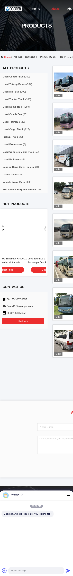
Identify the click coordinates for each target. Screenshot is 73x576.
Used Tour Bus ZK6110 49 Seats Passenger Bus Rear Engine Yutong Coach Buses (21, 262)
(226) (14, 121)
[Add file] (4, 570)
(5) (14, 144)
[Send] (68, 570)
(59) (21, 151)
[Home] (13, 8)
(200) (14, 91)
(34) (21, 167)
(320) (17, 182)
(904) (17, 84)
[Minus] (68, 495)
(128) (16, 129)
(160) (16, 76)
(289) (16, 106)
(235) (22, 189)
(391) (16, 114)
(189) (17, 99)
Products (54, 8)
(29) (13, 136)
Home (36, 8)
